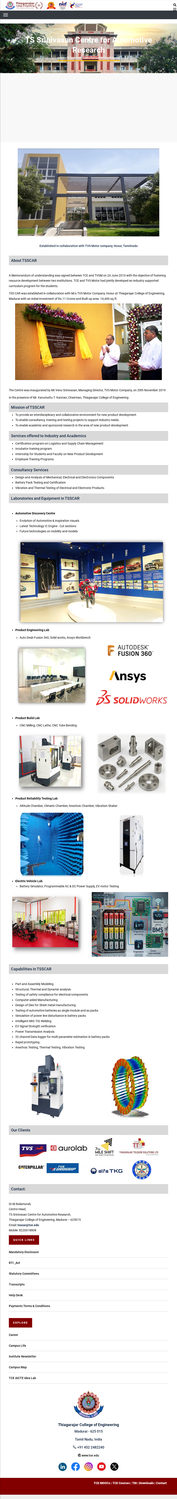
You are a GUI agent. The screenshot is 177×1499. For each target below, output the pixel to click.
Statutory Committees (24, 1273)
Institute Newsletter (22, 1356)
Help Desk (16, 1295)
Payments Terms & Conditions (29, 1306)
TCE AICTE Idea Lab (22, 1378)
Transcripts (17, 1284)
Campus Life (17, 1345)
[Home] (44, 5)
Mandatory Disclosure (24, 1252)
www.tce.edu (90, 1455)
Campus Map (18, 1367)
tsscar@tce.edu (28, 1225)
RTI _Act (14, 1263)
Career (13, 1335)
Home (60, 57)
